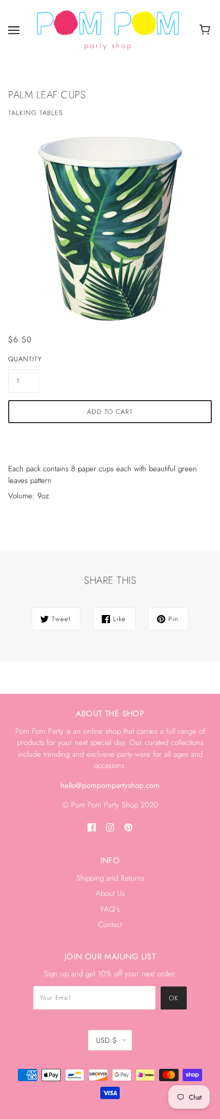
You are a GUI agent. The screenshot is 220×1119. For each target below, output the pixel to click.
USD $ (106, 1040)
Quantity (23, 359)
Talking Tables (35, 113)
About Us (110, 893)
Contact (110, 924)
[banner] (108, 29)
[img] (91, 827)
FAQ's (110, 909)
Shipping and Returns (110, 878)
